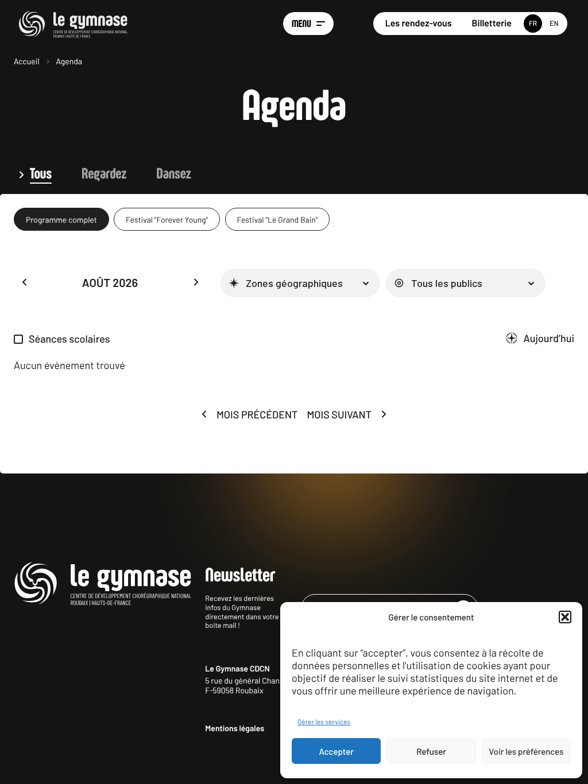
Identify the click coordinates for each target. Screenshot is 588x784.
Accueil (27, 61)
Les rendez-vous (418, 23)
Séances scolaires (69, 338)
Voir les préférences (526, 751)
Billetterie (492, 23)
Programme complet (61, 219)
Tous (41, 174)
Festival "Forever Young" (167, 219)
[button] (565, 617)
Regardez (104, 174)
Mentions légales (234, 728)
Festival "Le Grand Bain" (277, 219)
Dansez (173, 174)
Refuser (431, 751)
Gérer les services (323, 722)
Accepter (336, 751)
